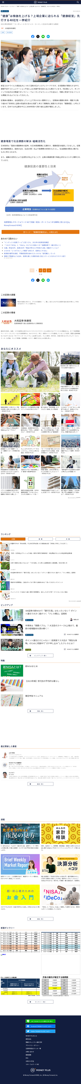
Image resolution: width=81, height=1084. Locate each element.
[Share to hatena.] (48, 36)
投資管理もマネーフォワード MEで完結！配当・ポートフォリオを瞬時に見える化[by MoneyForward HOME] (37, 223)
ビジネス (12, 6)
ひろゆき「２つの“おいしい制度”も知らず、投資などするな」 (26, 250)
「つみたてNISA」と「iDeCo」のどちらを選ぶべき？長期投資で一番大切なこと (32, 245)
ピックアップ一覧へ (40, 655)
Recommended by (72, 497)
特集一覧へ (40, 711)
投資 (3, 32)
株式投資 (9, 32)
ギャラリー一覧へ (40, 1002)
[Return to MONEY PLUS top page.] (40, 2)
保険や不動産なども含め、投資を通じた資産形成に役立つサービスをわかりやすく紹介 (35, 256)
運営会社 (28, 1039)
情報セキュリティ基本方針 (34, 1042)
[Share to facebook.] (32, 36)
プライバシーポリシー (33, 1045)
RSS (27, 1058)
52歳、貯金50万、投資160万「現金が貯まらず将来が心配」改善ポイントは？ (31, 248)
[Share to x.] (38, 36)
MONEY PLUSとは (31, 1036)
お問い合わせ (30, 1052)
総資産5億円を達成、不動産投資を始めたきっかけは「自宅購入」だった (29, 253)
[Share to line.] (43, 36)
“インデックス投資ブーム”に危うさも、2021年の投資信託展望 (26, 242)
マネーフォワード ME (32, 1064)
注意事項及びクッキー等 (33, 1048)
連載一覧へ (40, 919)
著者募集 (28, 1055)
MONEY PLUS (4, 6)
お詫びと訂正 (30, 1061)
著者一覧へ (40, 784)
